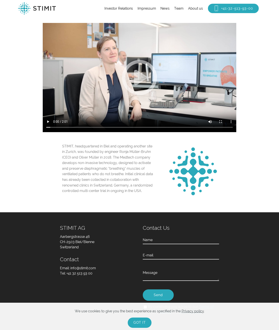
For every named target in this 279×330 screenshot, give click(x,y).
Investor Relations (118, 8)
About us (195, 8)
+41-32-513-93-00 (237, 8)
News (165, 8)
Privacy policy (193, 311)
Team (179, 8)
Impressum (147, 8)
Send (158, 295)
